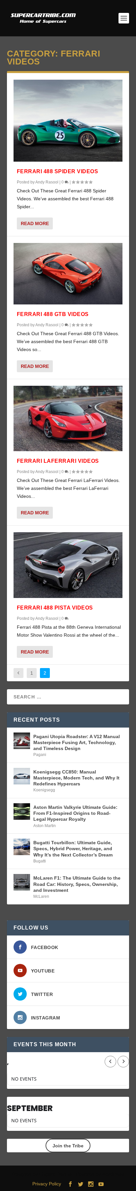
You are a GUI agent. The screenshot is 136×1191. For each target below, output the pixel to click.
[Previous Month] (110, 1061)
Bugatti (39, 861)
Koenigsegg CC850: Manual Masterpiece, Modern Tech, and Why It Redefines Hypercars (76, 777)
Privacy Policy (46, 1183)
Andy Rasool (46, 182)
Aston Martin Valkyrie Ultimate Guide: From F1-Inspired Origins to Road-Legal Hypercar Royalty (75, 813)
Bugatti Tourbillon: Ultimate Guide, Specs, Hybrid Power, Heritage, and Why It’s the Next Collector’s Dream (73, 848)
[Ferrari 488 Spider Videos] (68, 121)
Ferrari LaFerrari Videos (58, 461)
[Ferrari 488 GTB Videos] (68, 273)
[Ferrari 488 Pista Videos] (68, 565)
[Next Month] (123, 1061)
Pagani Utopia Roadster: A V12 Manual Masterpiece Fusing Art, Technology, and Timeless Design (76, 742)
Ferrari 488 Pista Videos (55, 608)
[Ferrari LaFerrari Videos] (68, 418)
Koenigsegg (44, 790)
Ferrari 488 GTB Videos (53, 314)
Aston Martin (44, 825)
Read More (35, 223)
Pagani (39, 754)
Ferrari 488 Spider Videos (57, 171)
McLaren (41, 896)
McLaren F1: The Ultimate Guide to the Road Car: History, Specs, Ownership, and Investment (76, 884)
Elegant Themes (55, 1174)
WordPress (113, 1174)
